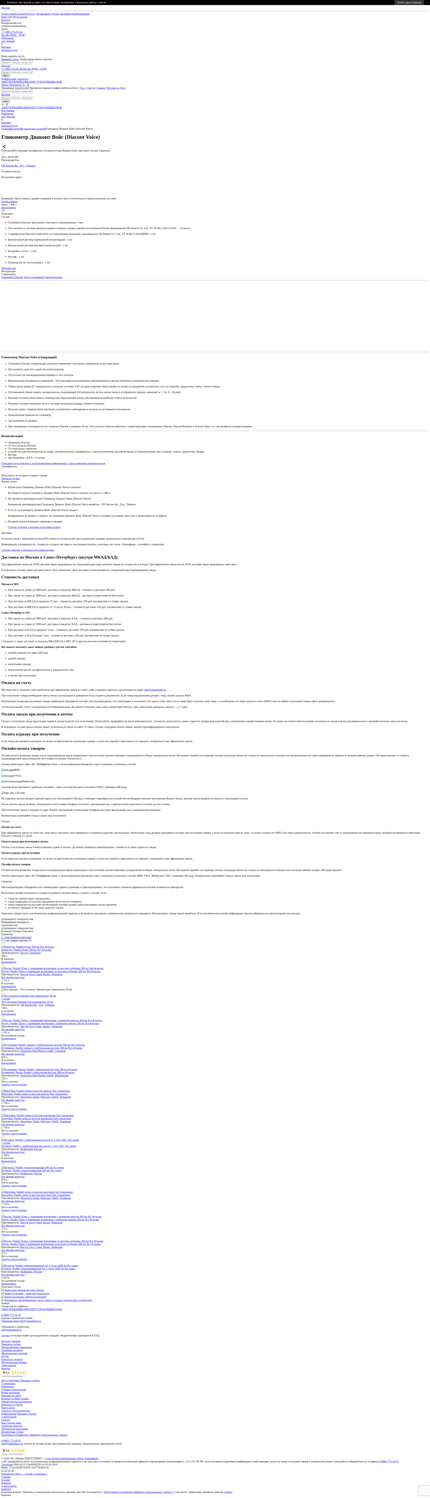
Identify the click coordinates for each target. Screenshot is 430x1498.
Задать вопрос (9, 201)
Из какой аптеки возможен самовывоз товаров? (35, 521)
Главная (5, 128)
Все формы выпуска (13, 977)
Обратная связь (10, 1321)
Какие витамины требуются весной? (26, 1296)
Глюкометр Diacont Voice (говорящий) (23, 277)
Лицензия (7, 1464)
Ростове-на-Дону (116, 88)
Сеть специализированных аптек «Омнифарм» (72, 1458)
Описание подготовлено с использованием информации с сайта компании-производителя (53, 463)
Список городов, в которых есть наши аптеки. (27, 550)
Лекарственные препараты (16, 1347)
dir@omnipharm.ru (11, 1329)
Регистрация (20, 16)
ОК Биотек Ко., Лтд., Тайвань (37, 1004)
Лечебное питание (12, 1350)
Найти (6, 75)
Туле (81, 88)
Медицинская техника (14, 1362)
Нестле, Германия (30, 952)
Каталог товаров (10, 1341)
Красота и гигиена (12, 1359)
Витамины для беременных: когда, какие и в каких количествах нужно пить (48, 1300)
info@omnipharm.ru (155, 689)
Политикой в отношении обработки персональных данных (138, 1492)
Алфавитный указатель (14, 78)
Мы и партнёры (10, 1380)
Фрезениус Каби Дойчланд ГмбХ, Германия (45, 1097)
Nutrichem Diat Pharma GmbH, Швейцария (44, 1075)
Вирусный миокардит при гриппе (24, 1290)
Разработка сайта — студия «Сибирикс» (24, 1473)
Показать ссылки (11, 1344)
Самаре (101, 88)
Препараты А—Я (19, 84)
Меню (5, 84)
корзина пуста (9, 49)
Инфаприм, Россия (31, 1149)
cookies (228, 1492)
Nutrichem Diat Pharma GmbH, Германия (43, 1051)
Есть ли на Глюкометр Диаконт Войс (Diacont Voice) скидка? (43, 510)
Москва (5, 7)
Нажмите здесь (9, 59)
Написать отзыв (10, 478)
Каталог (6, 19)
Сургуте (90, 88)
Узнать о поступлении (14, 1084)
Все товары (7, 110)
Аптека (5, 1335)
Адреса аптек (9, 1486)
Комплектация (53, 277)
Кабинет (6, 1489)
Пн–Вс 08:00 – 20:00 (13, 33)
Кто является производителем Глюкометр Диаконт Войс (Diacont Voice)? (49, 498)
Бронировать (8, 195)
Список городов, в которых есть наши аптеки (34, 527)
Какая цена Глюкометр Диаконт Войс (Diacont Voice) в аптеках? (44, 487)
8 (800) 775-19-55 (11, 1315)
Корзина (6, 1483)
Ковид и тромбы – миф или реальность (27, 1293)
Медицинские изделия (33, 128)
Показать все (8, 268)
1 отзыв (5, 998)
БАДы (5, 1356)
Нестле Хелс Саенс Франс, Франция (41, 974)
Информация (8, 1413)
